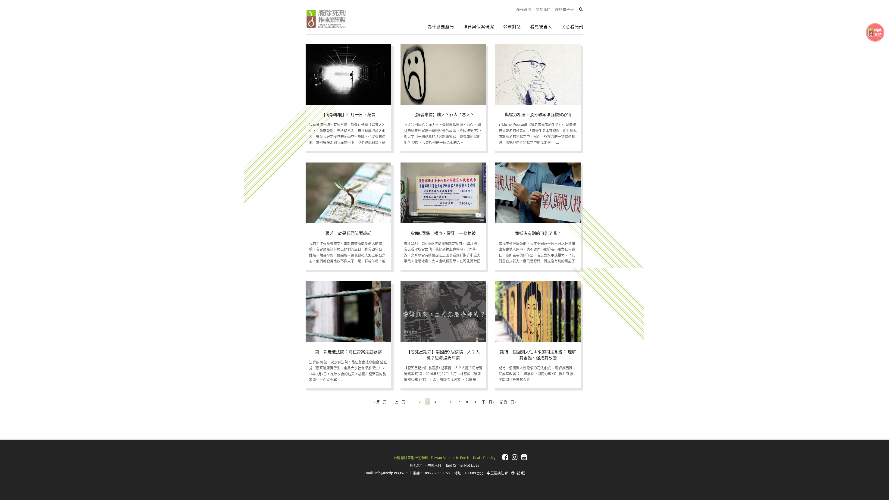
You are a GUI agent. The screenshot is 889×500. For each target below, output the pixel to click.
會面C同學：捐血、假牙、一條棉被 (443, 233)
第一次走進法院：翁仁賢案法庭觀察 (348, 352)
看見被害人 (541, 26)
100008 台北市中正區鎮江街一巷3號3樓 (495, 472)
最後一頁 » (508, 401)
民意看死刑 (572, 26)
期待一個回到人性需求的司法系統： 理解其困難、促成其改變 (538, 354)
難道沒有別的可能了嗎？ (538, 233)
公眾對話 (512, 26)
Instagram (514, 457)
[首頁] (326, 19)
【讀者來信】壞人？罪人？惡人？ (443, 114)
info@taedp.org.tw (391, 472)
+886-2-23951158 (436, 472)
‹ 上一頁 (399, 401)
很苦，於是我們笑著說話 (348, 233)
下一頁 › (488, 401)
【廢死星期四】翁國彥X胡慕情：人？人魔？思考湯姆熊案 (443, 354)
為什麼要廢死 (441, 26)
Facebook (505, 457)
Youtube (524, 457)
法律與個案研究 (478, 26)
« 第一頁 (380, 401)
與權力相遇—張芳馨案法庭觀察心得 (538, 114)
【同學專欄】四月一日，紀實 (348, 114)
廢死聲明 (523, 9)
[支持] (875, 32)
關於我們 (543, 9)
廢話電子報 (564, 9)
